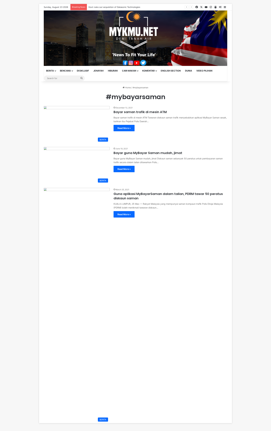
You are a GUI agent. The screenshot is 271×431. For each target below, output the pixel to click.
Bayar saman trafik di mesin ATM (140, 112)
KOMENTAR (148, 70)
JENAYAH (98, 70)
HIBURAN (113, 70)
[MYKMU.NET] (135, 38)
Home (128, 87)
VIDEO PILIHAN (204, 70)
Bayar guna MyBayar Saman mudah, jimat (148, 153)
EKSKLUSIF (83, 70)
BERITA (50, 70)
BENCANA (65, 70)
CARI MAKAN (129, 70)
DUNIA (188, 70)
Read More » (124, 128)
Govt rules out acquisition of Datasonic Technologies (114, 7)
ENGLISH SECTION (171, 70)
